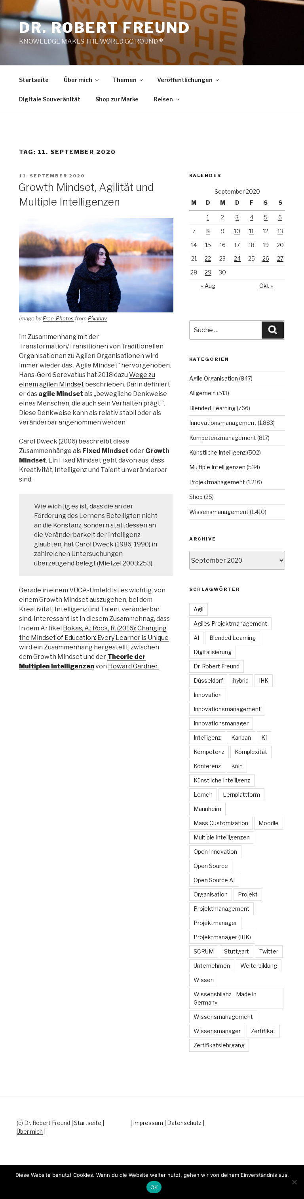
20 (280, 245)
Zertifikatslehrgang (219, 1045)
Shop (196, 496)
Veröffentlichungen (185, 79)
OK (154, 1187)
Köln (237, 766)
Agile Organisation (213, 378)
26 (265, 258)
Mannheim (207, 808)
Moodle (268, 823)
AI (196, 637)
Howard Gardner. (133, 666)
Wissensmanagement (219, 511)
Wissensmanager (217, 1031)
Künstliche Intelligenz (217, 452)
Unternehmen (212, 965)
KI (264, 737)
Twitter (268, 951)
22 (208, 258)
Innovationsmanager (221, 723)
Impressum (148, 1122)
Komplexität (251, 751)
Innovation (208, 694)
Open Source (211, 865)
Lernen (203, 794)
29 (208, 272)
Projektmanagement (217, 482)
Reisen (163, 99)
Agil (198, 609)
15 (208, 245)
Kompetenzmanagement (222, 437)
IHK (263, 680)
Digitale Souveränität (49, 99)
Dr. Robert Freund (104, 27)
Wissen (204, 979)
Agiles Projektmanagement (230, 623)
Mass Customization (221, 823)
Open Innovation (215, 851)
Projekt (248, 894)
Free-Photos (58, 318)
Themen (125, 79)
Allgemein (202, 393)
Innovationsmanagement (222, 422)
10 (237, 231)
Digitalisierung (213, 652)
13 (280, 231)
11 (251, 231)
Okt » (266, 285)
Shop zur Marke (117, 99)
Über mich (78, 79)
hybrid (241, 680)
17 (237, 245)
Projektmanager (215, 922)
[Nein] (294, 1182)
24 (237, 258)
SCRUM (204, 951)
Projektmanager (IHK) (222, 937)
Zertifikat (263, 1031)
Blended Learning (212, 408)
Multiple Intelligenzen (217, 467)
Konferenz (207, 766)
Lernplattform (241, 794)
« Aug (208, 285)
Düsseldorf (208, 680)
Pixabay (97, 318)
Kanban (241, 737)
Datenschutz (184, 1122)
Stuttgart (236, 951)
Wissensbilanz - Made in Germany (225, 998)
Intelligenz (207, 737)
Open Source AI (214, 880)
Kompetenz (209, 751)
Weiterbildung (258, 965)
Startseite (34, 79)
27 (280, 258)
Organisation (211, 894)
